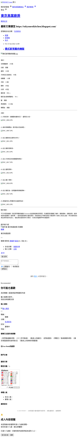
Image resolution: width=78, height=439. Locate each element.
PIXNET (24, 411)
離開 (11, 435)
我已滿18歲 (5, 435)
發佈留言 (4, 269)
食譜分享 (16, 247)
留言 (16, 241)
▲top (2, 252)
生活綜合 (17, 31)
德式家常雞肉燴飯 (14, 49)
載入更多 (4, 256)
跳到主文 (4, 21)
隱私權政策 (50, 411)
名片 (6, 40)
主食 (15, 249)
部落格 (7, 38)
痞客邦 (12, 241)
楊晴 (2, 229)
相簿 (6, 35)
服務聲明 (58, 411)
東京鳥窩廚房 (10, 16)
